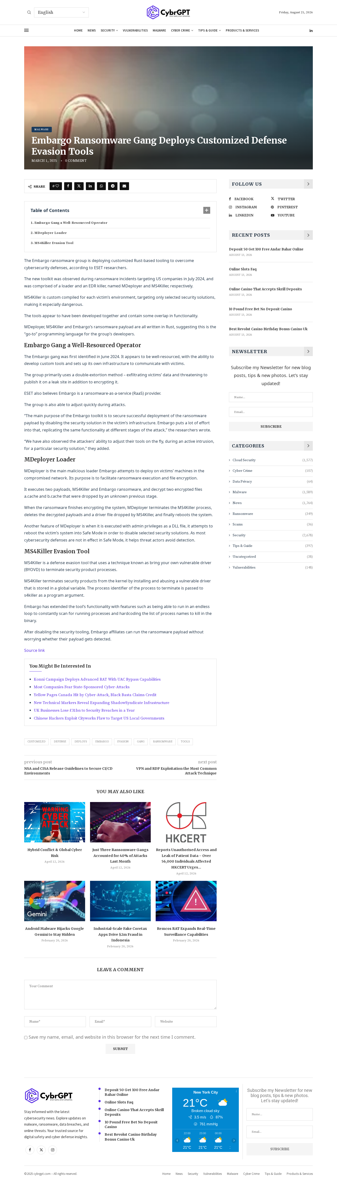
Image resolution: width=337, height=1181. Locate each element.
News (92, 30)
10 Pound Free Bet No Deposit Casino (260, 309)
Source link (34, 650)
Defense (60, 741)
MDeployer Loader (50, 233)
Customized (36, 741)
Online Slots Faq (243, 269)
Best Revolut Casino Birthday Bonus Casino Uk (268, 329)
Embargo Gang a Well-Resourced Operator (71, 223)
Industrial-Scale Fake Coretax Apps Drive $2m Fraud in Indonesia (120, 934)
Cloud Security (273, 460)
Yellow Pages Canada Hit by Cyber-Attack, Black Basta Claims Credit (95, 694)
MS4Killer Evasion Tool (53, 243)
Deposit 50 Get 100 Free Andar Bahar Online (266, 249)
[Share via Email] (124, 186)
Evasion (123, 741)
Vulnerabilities (135, 30)
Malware (159, 30)
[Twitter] (41, 1150)
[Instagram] (52, 1150)
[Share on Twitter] (79, 186)
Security (108, 30)
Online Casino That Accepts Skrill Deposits (265, 289)
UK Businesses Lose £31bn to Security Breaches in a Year (84, 710)
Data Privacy (273, 481)
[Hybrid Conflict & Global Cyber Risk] (54, 822)
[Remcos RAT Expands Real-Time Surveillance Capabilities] (186, 901)
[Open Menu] (26, 30)
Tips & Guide (208, 30)
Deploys (81, 741)
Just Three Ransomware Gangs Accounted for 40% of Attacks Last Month (120, 856)
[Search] (29, 13)
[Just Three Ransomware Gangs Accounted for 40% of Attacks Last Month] (120, 822)
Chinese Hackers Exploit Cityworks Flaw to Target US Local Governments (99, 718)
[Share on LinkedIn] (90, 186)
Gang (141, 741)
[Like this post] (57, 186)
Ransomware (162, 741)
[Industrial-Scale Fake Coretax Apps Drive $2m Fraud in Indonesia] (120, 901)
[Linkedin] (311, 31)
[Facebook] (30, 1150)
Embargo (102, 741)
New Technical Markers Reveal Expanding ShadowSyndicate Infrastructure (101, 702)
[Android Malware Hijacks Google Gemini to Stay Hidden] (54, 901)
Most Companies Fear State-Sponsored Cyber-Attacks (82, 687)
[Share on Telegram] (112, 186)
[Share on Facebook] (68, 186)
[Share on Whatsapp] (101, 186)
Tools (185, 741)
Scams (273, 524)
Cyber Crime (180, 30)
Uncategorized (273, 557)
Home (78, 30)
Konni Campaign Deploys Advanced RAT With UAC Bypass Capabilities (97, 679)
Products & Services (242, 30)
